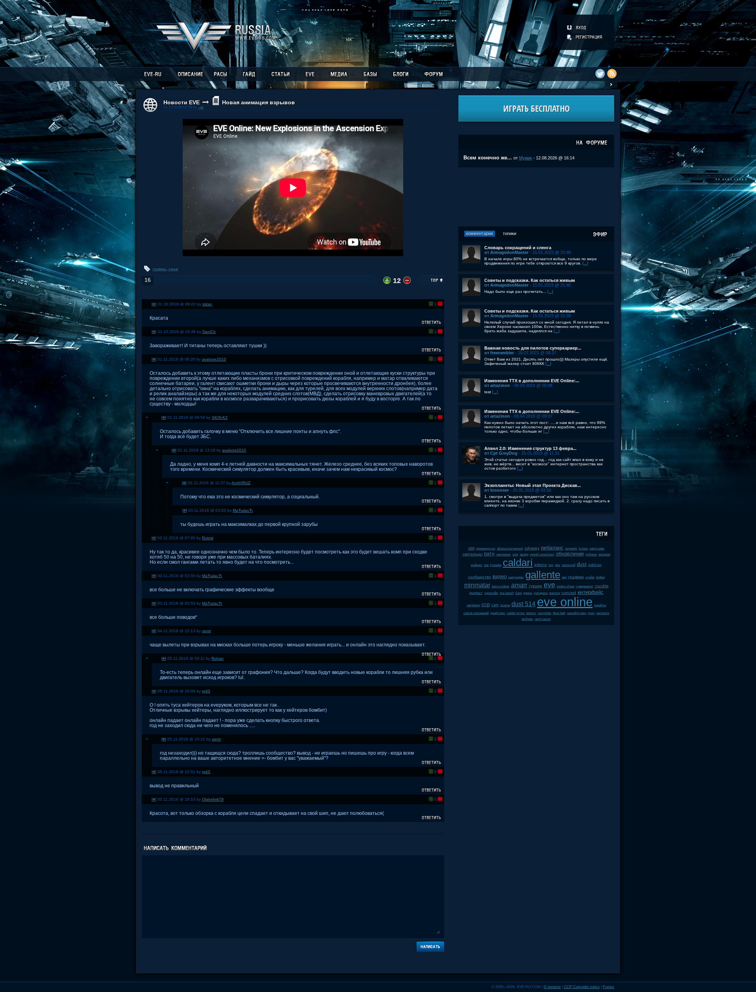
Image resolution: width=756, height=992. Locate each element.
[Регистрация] (585, 37)
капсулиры (516, 577)
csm (494, 605)
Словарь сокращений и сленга (517, 247)
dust (582, 564)
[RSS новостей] (612, 73)
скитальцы (472, 554)
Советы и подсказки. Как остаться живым (529, 280)
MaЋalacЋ (243, 510)
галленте (602, 613)
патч (489, 554)
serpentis (571, 548)
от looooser (496, 490)
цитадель (541, 593)
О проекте (552, 987)
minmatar (477, 585)
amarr (519, 585)
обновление (570, 554)
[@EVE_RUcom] (600, 73)
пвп (564, 577)
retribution (473, 605)
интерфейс (591, 592)
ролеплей (568, 565)
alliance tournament (510, 548)
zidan (207, 304)
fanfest (600, 577)
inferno (540, 565)
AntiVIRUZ (241, 483)
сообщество (479, 577)
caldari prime (515, 613)
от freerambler (499, 352)
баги (518, 593)
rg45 (206, 691)
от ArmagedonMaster (506, 252)
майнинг (476, 565)
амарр (524, 554)
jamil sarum (543, 619)
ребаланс (552, 548)
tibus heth (559, 613)
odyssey (531, 548)
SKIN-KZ (220, 417)
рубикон (591, 554)
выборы (527, 619)
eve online (565, 602)
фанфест (476, 593)
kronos (583, 548)
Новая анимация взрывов (258, 102)
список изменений (476, 613)
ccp (486, 604)
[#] (154, 304)
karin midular (501, 586)
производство (485, 548)
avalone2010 (214, 359)
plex (557, 565)
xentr (206, 631)
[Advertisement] (536, 197)
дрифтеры (497, 613)
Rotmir (207, 538)
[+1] (431, 304)
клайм (590, 577)
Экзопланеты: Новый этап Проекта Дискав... (532, 485)
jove (515, 554)
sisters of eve (565, 586)
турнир (535, 586)
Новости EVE (181, 102)
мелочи (554, 593)
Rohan (217, 658)
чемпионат (503, 554)
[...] (585, 263)
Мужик (525, 157)
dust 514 (523, 604)
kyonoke (495, 565)
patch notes (596, 548)
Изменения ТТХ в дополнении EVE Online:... (531, 380)
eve (549, 585)
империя (604, 554)
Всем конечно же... (487, 158)
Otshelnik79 (213, 799)
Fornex (608, 987)
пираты (531, 613)
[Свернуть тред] (146, 417)
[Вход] (577, 27)
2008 (471, 548)
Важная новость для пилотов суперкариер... (532, 348)
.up (201, 107)
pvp (550, 565)
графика (159, 269)
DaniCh (209, 331)
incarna (505, 605)
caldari (518, 562)
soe (486, 565)
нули (591, 613)
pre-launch (507, 593)
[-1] (440, 304)
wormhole (544, 613)
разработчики (576, 613)
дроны (527, 593)
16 (148, 280)
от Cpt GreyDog (500, 453)
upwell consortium (542, 554)
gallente (542, 575)
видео (500, 576)
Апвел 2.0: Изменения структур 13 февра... (530, 448)
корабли (600, 605)
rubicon (595, 565)
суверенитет (584, 586)
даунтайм (491, 593)
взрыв (173, 269)
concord (568, 592)
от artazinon (497, 385)
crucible (602, 586)
